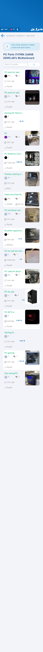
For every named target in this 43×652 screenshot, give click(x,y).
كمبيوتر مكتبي (30, 36)
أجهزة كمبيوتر (10, 36)
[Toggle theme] (18, 29)
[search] (34, 64)
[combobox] (15, 64)
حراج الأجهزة (20, 36)
